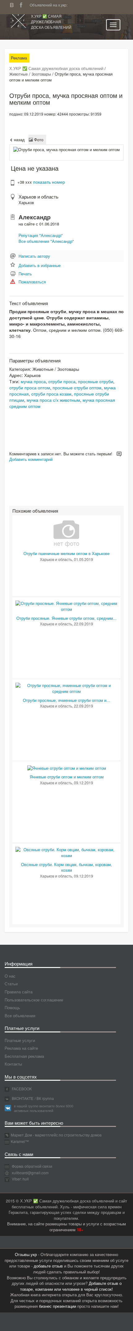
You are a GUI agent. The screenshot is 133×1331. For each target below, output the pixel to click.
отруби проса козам (51, 394)
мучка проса (33, 381)
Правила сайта (18, 992)
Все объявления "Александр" (46, 241)
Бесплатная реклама (24, 1056)
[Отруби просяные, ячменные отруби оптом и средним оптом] (66, 688)
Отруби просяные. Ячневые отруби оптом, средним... (66, 618)
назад (19, 139)
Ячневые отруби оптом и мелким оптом (67, 777)
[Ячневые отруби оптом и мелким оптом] (66, 767)
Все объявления (20, 1015)
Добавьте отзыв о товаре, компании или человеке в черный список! (71, 1286)
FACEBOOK (21, 1088)
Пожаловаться (32, 282)
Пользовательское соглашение (34, 1000)
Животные (18, 74)
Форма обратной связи (31, 1166)
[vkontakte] (13, 4)
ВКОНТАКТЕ (22, 1098)
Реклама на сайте (21, 1048)
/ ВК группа (44, 1098)
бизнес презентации (57, 1306)
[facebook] (23, 4)
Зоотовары (41, 74)
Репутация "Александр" (41, 235)
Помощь (12, 1007)
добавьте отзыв (48, 1266)
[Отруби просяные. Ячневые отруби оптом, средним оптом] (66, 606)
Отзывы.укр (26, 1254)
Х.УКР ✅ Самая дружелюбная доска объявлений (51, 21)
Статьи (11, 984)
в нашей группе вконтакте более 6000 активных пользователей (43, 1108)
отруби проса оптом (29, 387)
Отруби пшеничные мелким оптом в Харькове (66, 553)
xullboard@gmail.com (30, 1172)
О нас (10, 976)
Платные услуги (20, 1040)
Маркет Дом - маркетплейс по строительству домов (56, 1134)
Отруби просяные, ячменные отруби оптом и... (66, 700)
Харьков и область (38, 196)
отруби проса (61, 381)
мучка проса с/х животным (53, 400)
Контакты (13, 1064)
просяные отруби (95, 381)
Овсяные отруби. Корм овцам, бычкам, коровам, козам (66, 867)
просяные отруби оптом (77, 387)
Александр (35, 217)
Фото (38, 139)
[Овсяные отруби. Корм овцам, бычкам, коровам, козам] (66, 852)
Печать (25, 274)
